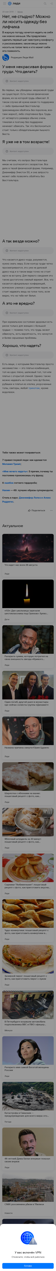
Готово (28, 1266)
